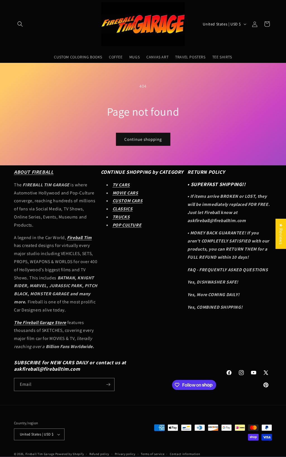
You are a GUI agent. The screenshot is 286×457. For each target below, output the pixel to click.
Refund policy (99, 454)
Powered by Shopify (69, 454)
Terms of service (152, 454)
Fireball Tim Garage (39, 454)
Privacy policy (125, 454)
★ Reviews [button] (281, 233)
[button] (20, 24)
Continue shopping (143, 139)
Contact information (185, 454)
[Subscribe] (108, 384)
